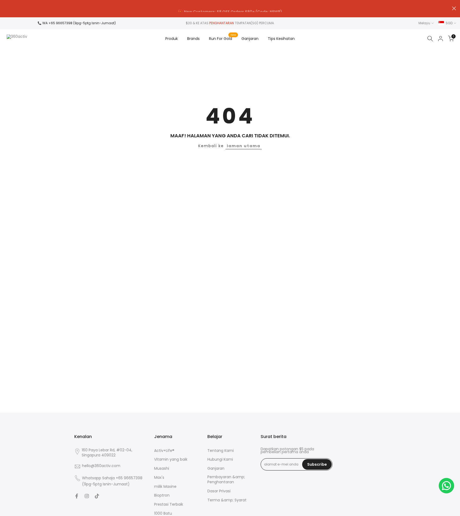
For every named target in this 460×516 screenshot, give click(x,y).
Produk (171, 38)
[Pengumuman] (230, 8)
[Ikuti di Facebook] (76, 496)
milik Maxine (165, 486)
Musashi (161, 468)
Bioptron (162, 495)
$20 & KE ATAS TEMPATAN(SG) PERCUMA (230, 23)
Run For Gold (222, 38)
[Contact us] (446, 485)
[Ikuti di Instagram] (86, 496)
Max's (159, 477)
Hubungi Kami (220, 459)
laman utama (243, 145)
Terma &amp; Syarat (227, 500)
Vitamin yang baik (170, 459)
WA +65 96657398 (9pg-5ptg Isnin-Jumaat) (79, 23)
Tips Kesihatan (281, 38)
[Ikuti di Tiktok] (97, 496)
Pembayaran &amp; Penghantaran (226, 479)
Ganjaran (249, 38)
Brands (193, 38)
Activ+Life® (164, 450)
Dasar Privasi (219, 491)
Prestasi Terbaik (168, 504)
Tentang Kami (220, 450)
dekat (6, 8)
